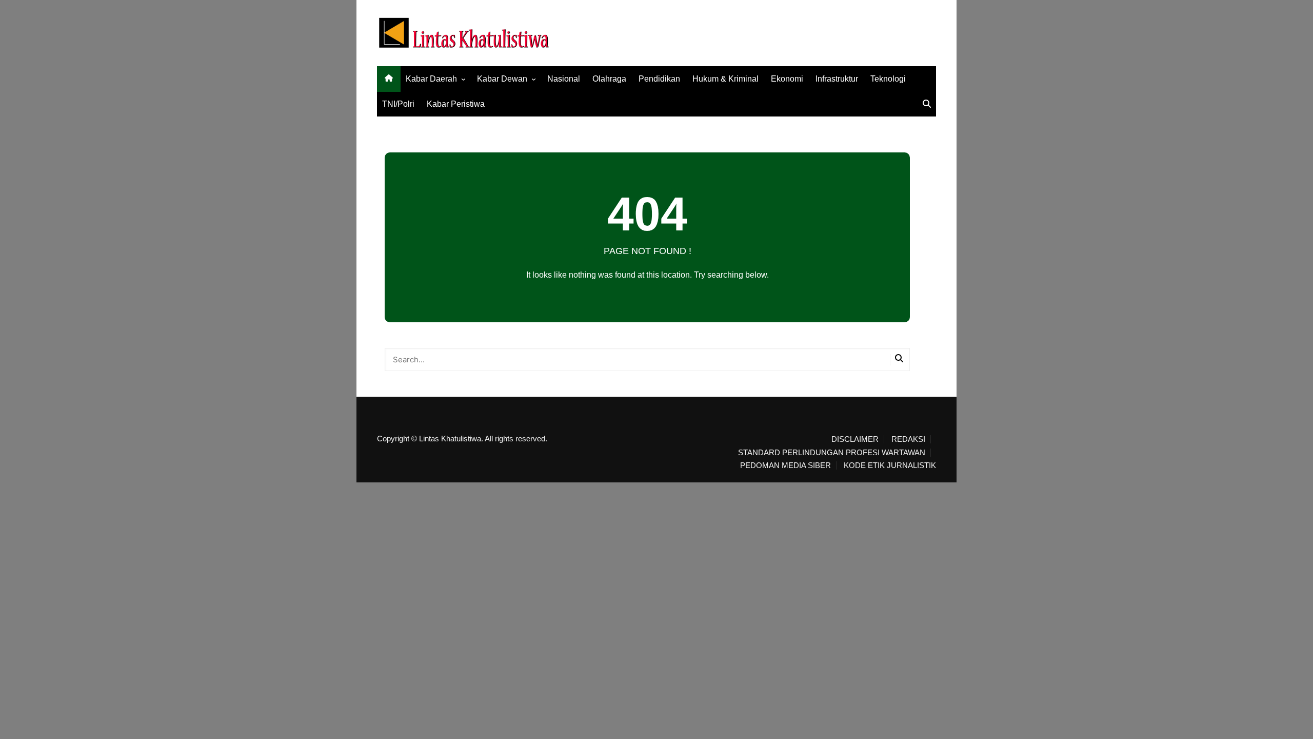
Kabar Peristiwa (456, 104)
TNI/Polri (398, 104)
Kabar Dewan (502, 78)
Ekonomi (787, 78)
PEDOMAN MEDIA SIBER (785, 465)
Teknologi (888, 78)
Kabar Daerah (431, 78)
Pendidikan (659, 78)
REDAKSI (908, 439)
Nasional (563, 78)
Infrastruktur (836, 78)
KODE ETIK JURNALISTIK (890, 465)
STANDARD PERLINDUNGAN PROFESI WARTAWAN (831, 453)
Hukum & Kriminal (725, 78)
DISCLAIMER (855, 439)
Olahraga (609, 78)
